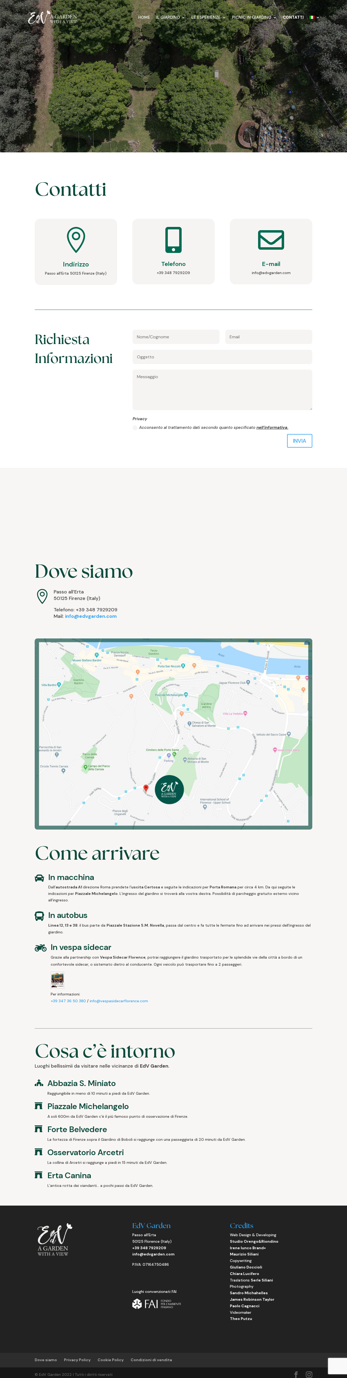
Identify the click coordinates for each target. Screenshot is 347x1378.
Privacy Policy (77, 1359)
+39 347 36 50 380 (68, 1000)
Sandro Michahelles (249, 1292)
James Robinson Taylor (252, 1299)
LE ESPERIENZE (206, 17)
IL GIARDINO (168, 17)
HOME (144, 17)
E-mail (271, 264)
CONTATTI (293, 17)
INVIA (299, 440)
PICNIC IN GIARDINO (251, 17)
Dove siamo (46, 1359)
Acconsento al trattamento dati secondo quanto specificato (213, 427)
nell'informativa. (272, 427)
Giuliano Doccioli (246, 1267)
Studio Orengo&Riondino (254, 1241)
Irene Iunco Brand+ (248, 1247)
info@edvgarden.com (91, 616)
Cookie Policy (111, 1359)
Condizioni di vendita (151, 1359)
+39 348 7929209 (149, 1247)
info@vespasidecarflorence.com (119, 1000)
